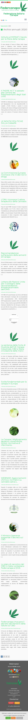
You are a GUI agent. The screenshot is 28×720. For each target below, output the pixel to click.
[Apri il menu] (25, 20)
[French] (4, 2)
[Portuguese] (8, 2)
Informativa (19, 718)
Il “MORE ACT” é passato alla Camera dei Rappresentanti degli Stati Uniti (13, 94)
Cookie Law (17, 702)
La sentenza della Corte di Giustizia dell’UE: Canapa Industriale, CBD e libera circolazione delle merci (13, 348)
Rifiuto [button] (13, 718)
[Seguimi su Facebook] (3, 20)
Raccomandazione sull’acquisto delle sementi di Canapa (13, 255)
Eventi (10, 484)
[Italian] (6, 2)
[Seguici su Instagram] (5, 20)
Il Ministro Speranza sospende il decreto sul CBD (12, 537)
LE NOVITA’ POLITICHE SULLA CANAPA (12, 122)
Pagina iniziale (4, 26)
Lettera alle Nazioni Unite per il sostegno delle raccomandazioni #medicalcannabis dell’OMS (13, 286)
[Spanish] (10, 2)
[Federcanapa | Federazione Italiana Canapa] (14, 6)
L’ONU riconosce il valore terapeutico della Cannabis (13, 200)
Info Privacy (11, 702)
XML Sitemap (10, 666)
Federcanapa (13, 41)
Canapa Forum (10, 628)
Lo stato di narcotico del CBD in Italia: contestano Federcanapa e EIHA (12, 566)
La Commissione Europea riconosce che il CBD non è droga (14, 175)
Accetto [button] (8, 718)
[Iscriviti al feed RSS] (2, 20)
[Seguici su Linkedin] (6, 20)
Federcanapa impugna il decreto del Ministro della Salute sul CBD (13, 624)
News (9, 41)
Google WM (18, 666)
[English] (2, 2)
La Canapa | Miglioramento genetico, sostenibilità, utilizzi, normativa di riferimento (14, 442)
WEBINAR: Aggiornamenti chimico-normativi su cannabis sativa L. (13, 480)
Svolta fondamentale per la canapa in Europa (14, 383)
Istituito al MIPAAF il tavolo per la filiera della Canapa (14, 38)
